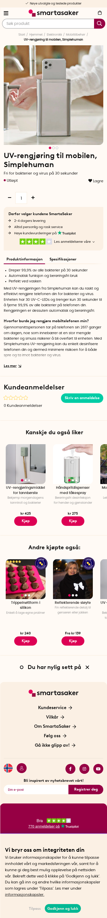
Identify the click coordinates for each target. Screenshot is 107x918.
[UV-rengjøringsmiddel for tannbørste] (26, 464)
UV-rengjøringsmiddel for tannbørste (25, 490)
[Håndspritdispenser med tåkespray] (73, 464)
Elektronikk (54, 34)
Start (21, 34)
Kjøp (26, 521)
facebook (68, 769)
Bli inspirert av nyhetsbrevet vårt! (54, 780)
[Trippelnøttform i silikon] (26, 579)
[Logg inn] (20, 769)
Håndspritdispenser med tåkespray (73, 490)
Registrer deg (86, 789)
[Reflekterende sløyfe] (73, 579)
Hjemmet (36, 34)
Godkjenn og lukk (62, 908)
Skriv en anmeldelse (82, 398)
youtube (96, 769)
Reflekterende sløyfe (73, 603)
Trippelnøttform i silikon (25, 605)
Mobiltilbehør (75, 34)
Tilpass (35, 908)
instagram (82, 769)
